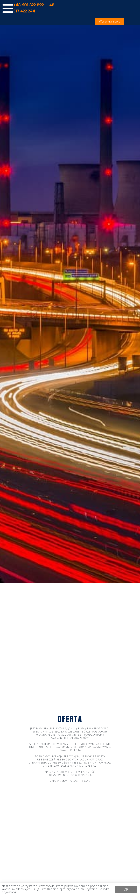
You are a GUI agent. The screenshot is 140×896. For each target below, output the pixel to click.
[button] (109, 21)
